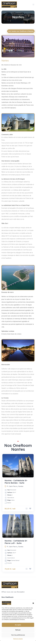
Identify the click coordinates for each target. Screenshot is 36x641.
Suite (15, 474)
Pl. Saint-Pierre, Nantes (15, 486)
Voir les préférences (18, 635)
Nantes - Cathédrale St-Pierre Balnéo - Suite (16, 481)
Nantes (8, 474)
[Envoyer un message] (26, 508)
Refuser (18, 630)
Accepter (18, 625)
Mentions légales (18, 638)
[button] (33, 603)
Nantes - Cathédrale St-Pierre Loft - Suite (16, 541)
